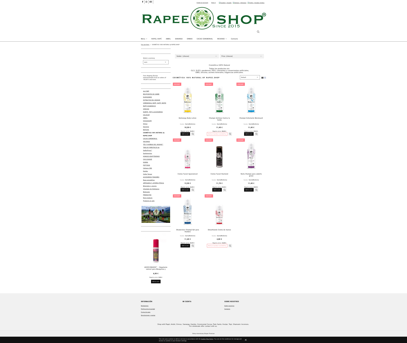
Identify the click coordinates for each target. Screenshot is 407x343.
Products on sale (149, 201)
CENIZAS (146, 109)
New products (147, 198)
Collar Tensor (147, 174)
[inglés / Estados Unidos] (256, 2)
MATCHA (146, 130)
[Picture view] (262, 77)
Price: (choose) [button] (227, 56)
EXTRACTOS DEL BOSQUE (151, 100)
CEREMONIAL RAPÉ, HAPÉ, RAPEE (154, 103)
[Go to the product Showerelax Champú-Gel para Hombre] (187, 211)
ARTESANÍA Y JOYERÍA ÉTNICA (153, 183)
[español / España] (225, 2)
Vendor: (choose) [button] (183, 56)
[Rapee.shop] (156, 214)
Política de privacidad (148, 309)
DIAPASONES (147, 97)
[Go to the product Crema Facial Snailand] (219, 155)
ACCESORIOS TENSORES (151, 177)
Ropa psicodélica (149, 180)
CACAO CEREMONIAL (150, 138)
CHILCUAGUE (147, 159)
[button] (193, 134)
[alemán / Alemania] (239, 2)
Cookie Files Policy (207, 339)
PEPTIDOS (146, 165)
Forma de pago (145, 312)
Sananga (146, 127)
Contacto (227, 309)
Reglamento (144, 306)
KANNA (145, 162)
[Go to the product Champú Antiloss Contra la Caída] (219, 99)
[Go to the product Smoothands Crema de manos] (219, 211)
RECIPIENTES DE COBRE (151, 94)
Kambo (145, 171)
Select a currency (149, 58)
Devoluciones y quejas (148, 315)
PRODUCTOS (147, 195)
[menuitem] (146, 38)
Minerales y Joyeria (150, 186)
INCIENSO (146, 141)
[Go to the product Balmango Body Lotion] (187, 99)
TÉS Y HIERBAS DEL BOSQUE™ (153, 144)
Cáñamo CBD (147, 168)
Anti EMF (146, 91)
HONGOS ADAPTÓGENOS (151, 156)
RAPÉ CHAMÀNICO (149, 106)
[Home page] (203, 18)
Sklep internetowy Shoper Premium (203, 333)
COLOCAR (146, 115)
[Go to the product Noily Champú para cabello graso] (251, 155)
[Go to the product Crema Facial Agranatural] (187, 155)
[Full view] (265, 77)
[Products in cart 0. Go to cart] (264, 32)
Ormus (145, 124)
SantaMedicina (190, 124)
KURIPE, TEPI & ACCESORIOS (153, 112)
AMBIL (145, 118)
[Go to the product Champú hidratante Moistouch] (251, 99)
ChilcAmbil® (147, 121)
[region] (156, 214)
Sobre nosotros (229, 306)
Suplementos (147, 153)
